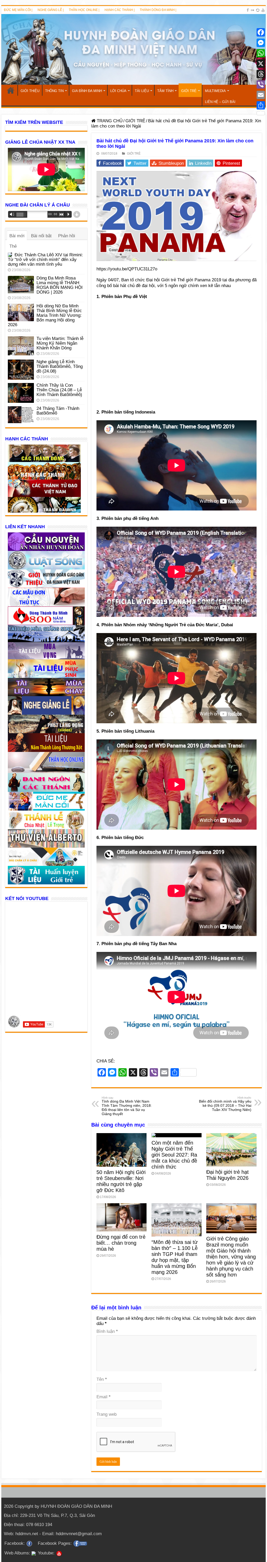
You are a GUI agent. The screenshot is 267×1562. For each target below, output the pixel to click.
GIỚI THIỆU (30, 91)
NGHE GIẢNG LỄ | (51, 10)
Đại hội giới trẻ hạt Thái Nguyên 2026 (227, 1175)
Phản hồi (66, 235)
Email (103, 1396)
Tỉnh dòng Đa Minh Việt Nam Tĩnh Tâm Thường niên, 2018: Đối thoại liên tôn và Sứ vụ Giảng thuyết (127, 1106)
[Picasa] (258, 10)
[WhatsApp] (261, 53)
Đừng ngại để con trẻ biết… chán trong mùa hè (120, 1243)
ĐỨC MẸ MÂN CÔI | (18, 10)
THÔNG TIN (54, 91)
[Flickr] (252, 10)
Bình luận (107, 1331)
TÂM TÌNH (165, 91)
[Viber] (261, 84)
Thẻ (13, 246)
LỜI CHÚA (118, 91)
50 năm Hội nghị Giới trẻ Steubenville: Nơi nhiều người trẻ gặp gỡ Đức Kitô (120, 1181)
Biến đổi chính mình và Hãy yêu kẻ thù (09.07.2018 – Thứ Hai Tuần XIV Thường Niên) (225, 1104)
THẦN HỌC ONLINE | (84, 10)
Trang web (106, 1414)
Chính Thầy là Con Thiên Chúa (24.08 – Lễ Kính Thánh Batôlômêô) (59, 390)
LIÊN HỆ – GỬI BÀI (220, 102)
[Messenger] (261, 43)
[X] (261, 63)
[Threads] (261, 74)
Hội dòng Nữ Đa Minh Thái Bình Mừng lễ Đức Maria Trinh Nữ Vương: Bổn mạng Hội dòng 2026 (45, 315)
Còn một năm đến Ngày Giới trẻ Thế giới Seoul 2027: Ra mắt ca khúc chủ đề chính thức (174, 1155)
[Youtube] (263, 10)
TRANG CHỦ (10, 90)
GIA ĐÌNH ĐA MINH (87, 91)
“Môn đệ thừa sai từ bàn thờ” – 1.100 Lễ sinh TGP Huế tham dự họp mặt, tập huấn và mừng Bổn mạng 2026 (174, 1257)
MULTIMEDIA (215, 91)
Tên (101, 1379)
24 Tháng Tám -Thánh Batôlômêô (58, 411)
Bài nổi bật (41, 235)
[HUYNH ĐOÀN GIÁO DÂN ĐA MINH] (133, 49)
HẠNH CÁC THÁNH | (120, 10)
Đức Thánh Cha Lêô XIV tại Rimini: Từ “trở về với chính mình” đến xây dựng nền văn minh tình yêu (45, 259)
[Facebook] (247, 10)
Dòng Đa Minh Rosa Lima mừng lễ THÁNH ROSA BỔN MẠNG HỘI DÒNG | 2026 (60, 285)
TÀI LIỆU (142, 91)
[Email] (261, 95)
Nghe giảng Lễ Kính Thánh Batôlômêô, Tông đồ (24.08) (60, 366)
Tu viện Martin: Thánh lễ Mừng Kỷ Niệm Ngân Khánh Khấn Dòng (60, 343)
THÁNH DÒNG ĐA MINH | (158, 10)
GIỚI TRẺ (189, 91)
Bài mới (17, 235)
